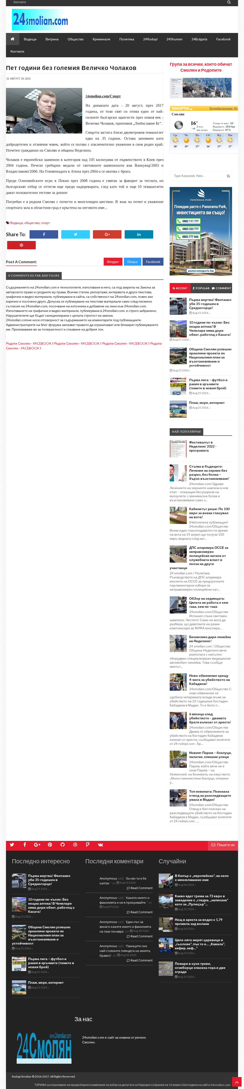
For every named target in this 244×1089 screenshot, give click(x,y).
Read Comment (141, 888)
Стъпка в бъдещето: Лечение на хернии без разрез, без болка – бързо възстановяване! (209, 472)
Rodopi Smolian (21, 1076)
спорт (45, 223)
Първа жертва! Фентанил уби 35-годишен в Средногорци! (210, 304)
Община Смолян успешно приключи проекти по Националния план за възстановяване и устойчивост (210, 357)
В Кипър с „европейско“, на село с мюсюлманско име (202, 878)
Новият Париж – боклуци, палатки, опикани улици (210, 755)
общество (32, 223)
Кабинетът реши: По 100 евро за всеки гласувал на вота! (209, 513)
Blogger (113, 262)
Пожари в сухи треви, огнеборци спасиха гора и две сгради (200, 967)
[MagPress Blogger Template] (55, 19)
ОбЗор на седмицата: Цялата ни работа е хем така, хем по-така (208, 602)
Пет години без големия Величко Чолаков (71, 67)
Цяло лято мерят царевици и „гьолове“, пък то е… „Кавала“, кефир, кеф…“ (200, 944)
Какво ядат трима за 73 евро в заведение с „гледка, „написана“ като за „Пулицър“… (201, 900)
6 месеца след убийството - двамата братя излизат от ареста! (210, 718)
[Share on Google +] (107, 234)
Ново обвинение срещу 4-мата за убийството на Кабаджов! (209, 679)
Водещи (16, 223)
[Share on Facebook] (44, 234)
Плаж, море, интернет (207, 402)
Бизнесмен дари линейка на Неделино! (210, 639)
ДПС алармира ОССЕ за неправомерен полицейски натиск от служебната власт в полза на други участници (199, 557)
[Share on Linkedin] (139, 234)
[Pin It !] (21, 245)
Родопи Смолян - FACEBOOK (28, 343)
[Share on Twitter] (75, 234)
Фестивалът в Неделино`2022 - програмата (203, 446)
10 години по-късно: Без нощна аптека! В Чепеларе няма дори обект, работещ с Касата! (210, 328)
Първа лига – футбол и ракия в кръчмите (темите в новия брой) (208, 384)
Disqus (132, 262)
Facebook (153, 262)
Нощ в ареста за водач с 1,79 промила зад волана (198, 922)
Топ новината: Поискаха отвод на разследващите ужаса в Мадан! (210, 795)
